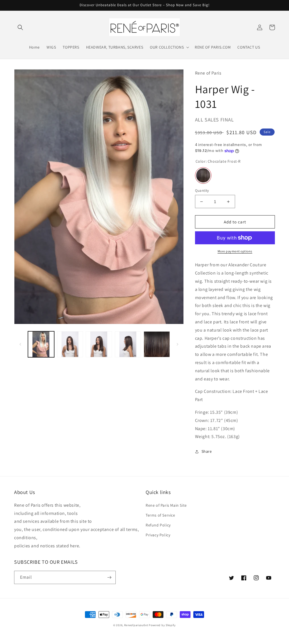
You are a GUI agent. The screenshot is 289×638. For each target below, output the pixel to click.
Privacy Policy (158, 534)
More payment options (235, 251)
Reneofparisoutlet (136, 625)
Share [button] (207, 451)
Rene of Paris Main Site (166, 505)
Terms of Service (160, 515)
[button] (20, 27)
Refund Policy (158, 525)
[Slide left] (20, 344)
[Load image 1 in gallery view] (41, 344)
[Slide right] (177, 344)
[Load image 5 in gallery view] (157, 344)
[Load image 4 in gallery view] (128, 344)
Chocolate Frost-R (203, 175)
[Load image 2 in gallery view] (70, 344)
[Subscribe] (109, 577)
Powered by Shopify (162, 625)
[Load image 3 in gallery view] (99, 344)
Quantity (202, 190)
